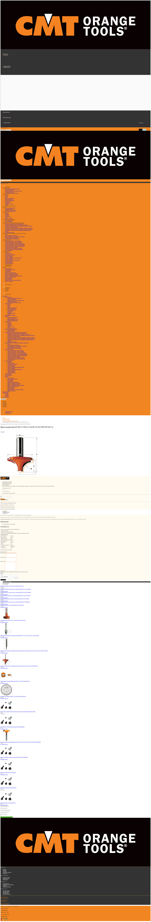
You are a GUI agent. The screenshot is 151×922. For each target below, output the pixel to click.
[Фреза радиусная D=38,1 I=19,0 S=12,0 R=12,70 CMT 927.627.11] (21, 475)
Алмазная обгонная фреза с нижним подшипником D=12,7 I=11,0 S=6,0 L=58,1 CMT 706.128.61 (19, 635)
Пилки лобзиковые (9, 220)
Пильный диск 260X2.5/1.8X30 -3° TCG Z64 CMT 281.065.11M (13, 696)
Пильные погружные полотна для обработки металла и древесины (18, 226)
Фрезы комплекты (9, 278)
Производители (6, 883)
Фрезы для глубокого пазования (11, 273)
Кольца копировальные (10, 198)
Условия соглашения (7, 872)
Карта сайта (5, 879)
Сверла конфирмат (9, 258)
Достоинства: (3, 557)
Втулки (6, 213)
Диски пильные (6, 187)
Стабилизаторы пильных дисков (11, 193)
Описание (5, 511)
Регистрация (5, 54)
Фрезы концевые (8, 279)
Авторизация (5, 55)
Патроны (7, 215)
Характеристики (6, 512)
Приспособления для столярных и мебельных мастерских (14, 233)
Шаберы (7, 231)
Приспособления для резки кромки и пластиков (14, 236)
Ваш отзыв (2, 570)
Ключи (6, 197)
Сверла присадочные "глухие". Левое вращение (15, 244)
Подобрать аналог (4, 591)
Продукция (7, 186)
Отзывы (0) (5, 513)
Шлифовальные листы (9, 232)
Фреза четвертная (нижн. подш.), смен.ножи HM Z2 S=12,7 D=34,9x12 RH (15, 595)
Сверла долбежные (9, 256)
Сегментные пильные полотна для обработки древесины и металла (18, 228)
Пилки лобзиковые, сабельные (9, 219)
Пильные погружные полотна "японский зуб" (14, 223)
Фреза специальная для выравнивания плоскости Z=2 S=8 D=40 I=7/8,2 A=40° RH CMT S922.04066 (20, 742)
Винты (6, 195)
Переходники (8, 216)
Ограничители (8, 270)
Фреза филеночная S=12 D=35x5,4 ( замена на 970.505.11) (12, 585)
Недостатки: (2, 561)
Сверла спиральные (9, 261)
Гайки (6, 196)
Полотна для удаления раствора (11, 227)
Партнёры (5, 885)
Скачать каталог (8, 294)
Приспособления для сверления (11, 237)
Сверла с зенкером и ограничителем (12, 259)
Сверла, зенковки (6, 251)
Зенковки (7, 252)
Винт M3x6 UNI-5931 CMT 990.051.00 (8, 772)
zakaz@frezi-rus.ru (4, 916)
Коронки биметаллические (10, 210)
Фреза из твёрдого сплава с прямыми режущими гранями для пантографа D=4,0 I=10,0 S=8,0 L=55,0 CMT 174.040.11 (24, 650)
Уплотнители (8, 266)
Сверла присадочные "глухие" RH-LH (13, 240)
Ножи (6, 234)
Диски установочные (9, 189)
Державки (7, 214)
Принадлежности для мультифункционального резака (14, 222)
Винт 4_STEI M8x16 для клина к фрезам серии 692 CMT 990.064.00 (14, 757)
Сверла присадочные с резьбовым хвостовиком (14, 246)
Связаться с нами (6, 877)
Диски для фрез (8, 268)
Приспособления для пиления (11, 235)
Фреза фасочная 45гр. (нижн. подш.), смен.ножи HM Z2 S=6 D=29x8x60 (15, 601)
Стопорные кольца (9, 203)
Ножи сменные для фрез (10, 269)
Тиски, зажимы (8, 264)
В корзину (2, 499)
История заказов (6, 891)
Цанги (6, 217)
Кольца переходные (9, 199)
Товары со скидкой (6, 886)
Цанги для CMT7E (9, 218)
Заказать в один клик (4, 500)
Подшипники (8, 201)
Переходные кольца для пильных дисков (13, 190)
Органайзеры (8, 271)
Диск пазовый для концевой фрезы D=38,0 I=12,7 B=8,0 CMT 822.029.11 (15, 681)
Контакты (5, 406)
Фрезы (4, 267)
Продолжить (3, 579)
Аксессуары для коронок (10, 207)
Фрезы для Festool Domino (10, 272)
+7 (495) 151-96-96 (6, 66)
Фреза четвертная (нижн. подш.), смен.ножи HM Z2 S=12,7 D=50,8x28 (14, 598)
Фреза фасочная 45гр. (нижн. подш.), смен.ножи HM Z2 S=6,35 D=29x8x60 (15, 592)
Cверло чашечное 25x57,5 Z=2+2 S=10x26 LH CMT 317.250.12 (13, 620)
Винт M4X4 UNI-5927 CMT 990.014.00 (8, 787)
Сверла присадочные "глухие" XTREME (13, 241)
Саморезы (7, 202)
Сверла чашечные (8, 250)
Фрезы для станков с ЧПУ (10, 276)
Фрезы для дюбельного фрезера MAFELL (13, 275)
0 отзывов (2, 431)
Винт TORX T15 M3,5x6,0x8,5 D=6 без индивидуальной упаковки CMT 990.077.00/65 (17, 711)
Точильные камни (8, 265)
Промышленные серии (9, 192)
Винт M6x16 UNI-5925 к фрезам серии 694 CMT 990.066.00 (12, 726)
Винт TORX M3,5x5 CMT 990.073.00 (7, 802)
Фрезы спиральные (9, 281)
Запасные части (6, 194)
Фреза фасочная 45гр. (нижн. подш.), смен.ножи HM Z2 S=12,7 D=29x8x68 (15, 589)
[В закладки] (5, 499)
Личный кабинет (6, 890)
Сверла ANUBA (8, 253)
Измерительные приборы (10, 205)
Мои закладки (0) (8, 113)
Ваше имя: (2, 552)
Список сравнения (9, 114)
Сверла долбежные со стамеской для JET (13, 257)
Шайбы (6, 204)
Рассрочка (5, 404)
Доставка (7, 393)
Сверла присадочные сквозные (11, 247)
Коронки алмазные (9, 209)
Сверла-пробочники (9, 263)
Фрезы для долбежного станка (11, 274)
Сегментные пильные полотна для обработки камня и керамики (18, 230)
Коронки (4, 206)
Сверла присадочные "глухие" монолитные (14, 242)
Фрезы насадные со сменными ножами (13, 280)
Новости (4, 405)
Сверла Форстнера (9, 255)
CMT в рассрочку (8, 284)
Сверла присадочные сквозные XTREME (13, 248)
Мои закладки (5, 892)
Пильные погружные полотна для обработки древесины (16, 224)
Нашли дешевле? (6, 491)
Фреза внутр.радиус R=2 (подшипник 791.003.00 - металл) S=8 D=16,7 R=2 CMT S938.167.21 (19, 665)
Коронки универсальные (10, 211)
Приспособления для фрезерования (12, 238)
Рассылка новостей (7, 894)
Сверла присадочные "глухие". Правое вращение (15, 245)
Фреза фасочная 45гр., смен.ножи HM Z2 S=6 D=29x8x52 (12, 605)
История (7, 394)
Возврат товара (6, 878)
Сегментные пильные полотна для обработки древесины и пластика (19, 229)
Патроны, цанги (6, 212)
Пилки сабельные (8, 221)
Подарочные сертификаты (8, 884)
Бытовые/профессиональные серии (12, 188)
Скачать (6, 395)
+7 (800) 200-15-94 (6, 67)
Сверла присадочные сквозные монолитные (14, 249)
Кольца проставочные (9, 200)
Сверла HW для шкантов (10, 254)
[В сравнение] (6, 499)
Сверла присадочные (7, 239)
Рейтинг (2, 572)
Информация (7, 287)
